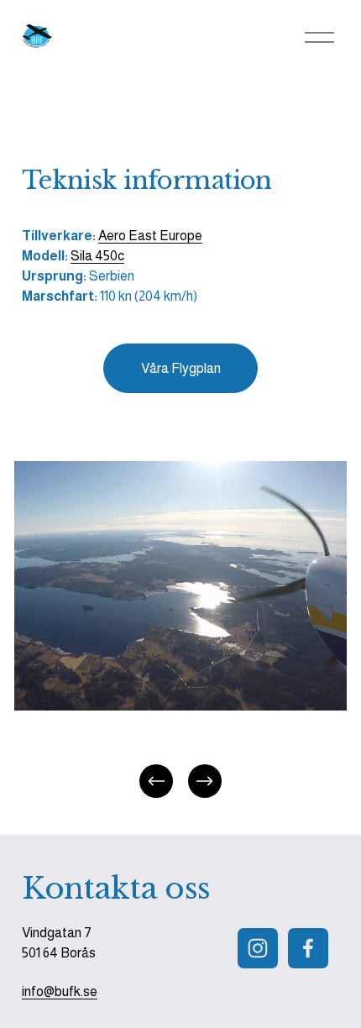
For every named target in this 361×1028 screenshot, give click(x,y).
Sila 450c (97, 256)
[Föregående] (156, 781)
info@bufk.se (59, 991)
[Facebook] (308, 948)
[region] (180, 631)
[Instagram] (258, 948)
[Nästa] (205, 781)
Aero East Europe (150, 235)
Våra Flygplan (181, 368)
